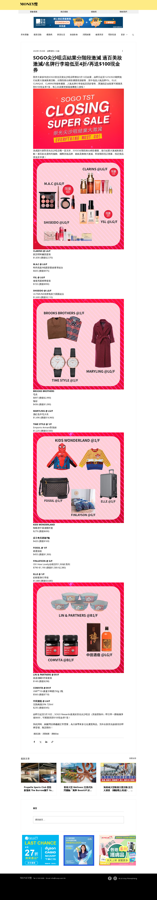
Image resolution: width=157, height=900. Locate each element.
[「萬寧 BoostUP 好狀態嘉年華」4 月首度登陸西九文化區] (78, 773)
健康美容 (99, 35)
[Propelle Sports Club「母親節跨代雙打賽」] (38, 773)
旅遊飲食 (74, 35)
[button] (133, 35)
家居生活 (61, 35)
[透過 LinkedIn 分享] (46, 742)
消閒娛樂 (87, 35)
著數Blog (55, 733)
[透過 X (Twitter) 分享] (40, 742)
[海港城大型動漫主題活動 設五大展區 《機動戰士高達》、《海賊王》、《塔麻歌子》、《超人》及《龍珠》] (118, 773)
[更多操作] (122, 50)
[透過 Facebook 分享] (34, 742)
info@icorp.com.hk (58, 878)
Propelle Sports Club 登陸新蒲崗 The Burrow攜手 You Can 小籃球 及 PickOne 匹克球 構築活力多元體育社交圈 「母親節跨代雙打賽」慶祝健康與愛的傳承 (38, 789)
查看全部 (132, 758)
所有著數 (25, 35)
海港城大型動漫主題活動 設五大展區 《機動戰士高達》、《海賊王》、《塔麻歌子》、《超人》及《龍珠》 (118, 789)
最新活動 (37, 35)
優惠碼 (49, 35)
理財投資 (112, 35)
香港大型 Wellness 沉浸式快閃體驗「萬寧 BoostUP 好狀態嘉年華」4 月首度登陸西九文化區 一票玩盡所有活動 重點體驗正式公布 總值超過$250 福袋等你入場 (78, 789)
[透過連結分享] (52, 742)
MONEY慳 (26, 877)
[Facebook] (110, 878)
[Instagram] (115, 878)
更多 (123, 35)
